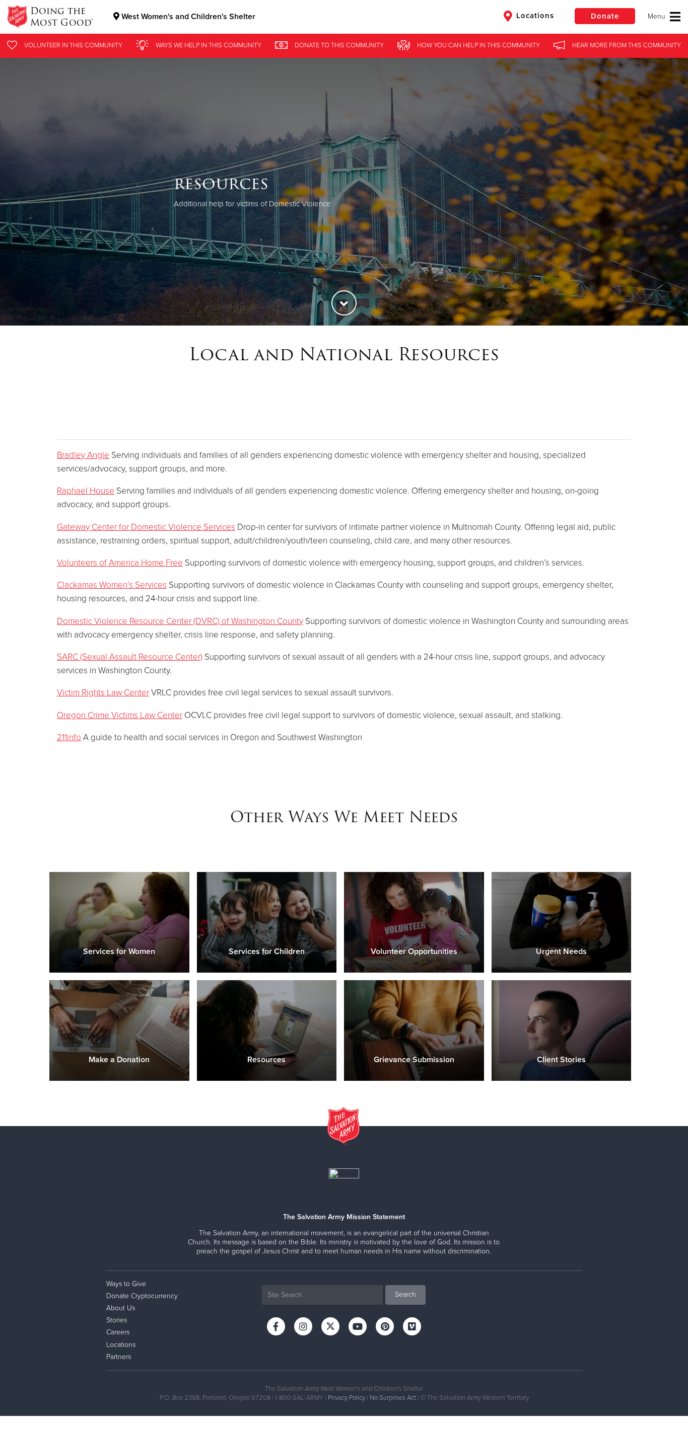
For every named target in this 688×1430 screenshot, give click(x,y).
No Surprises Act (393, 1398)
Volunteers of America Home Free (120, 563)
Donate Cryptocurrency (142, 1296)
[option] (344, 191)
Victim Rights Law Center (103, 692)
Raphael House (85, 491)
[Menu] (664, 17)
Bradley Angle (83, 455)
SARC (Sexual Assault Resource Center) (129, 657)
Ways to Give (126, 1284)
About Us (120, 1308)
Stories (116, 1320)
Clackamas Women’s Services (112, 585)
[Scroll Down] (344, 302)
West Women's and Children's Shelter (187, 17)
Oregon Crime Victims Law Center (119, 715)
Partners (118, 1357)
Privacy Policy (346, 1398)
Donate (605, 16)
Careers (117, 1332)
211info (69, 737)
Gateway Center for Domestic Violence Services (146, 527)
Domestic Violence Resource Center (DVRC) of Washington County (180, 621)
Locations (534, 15)
